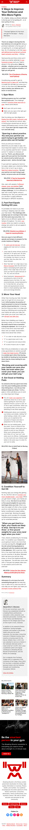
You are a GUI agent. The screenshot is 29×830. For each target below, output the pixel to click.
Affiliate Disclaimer (11, 825)
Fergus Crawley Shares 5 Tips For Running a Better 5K (7, 692)
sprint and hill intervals (13, 245)
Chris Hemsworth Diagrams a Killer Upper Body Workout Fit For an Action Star (20, 693)
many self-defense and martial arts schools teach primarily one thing (14, 52)
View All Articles (8, 673)
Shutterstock (11, 592)
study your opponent (15, 398)
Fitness (4, 7)
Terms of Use (19, 823)
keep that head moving (10, 353)
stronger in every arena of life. (11, 588)
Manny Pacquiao (9, 266)
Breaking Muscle (11, 823)
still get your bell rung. (11, 316)
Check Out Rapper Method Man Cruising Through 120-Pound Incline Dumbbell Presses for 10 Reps (20, 711)
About (25, 825)
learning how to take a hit (10, 82)
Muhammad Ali (19, 276)
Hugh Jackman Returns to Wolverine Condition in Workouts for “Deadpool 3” (8, 710)
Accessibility (19, 825)
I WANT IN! (6, 754)
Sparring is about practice (10, 170)
